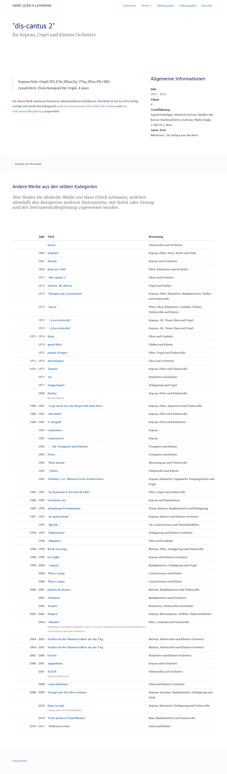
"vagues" (54, 565)
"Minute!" (54, 622)
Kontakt (206, 5)
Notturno (54, 598)
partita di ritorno (59, 589)
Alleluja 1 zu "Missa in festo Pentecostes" (76, 479)
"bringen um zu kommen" (65, 293)
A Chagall (54, 422)
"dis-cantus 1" (57, 277)
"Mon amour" (57, 463)
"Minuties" (55, 541)
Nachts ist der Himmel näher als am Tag (75, 639)
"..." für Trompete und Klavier (68, 446)
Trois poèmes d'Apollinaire (66, 718)
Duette (52, 393)
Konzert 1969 (57, 269)
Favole (52, 655)
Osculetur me (57, 500)
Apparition (55, 663)
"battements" (57, 533)
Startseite (129, 5)
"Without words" (59, 726)
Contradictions (58, 684)
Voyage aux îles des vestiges (67, 692)
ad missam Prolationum (64, 508)
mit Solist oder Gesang (101, 106)
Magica (52, 614)
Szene (52, 245)
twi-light (54, 557)
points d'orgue (57, 353)
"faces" (52, 307)
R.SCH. (52, 671)
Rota (51, 336)
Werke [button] (145, 5)
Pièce (51, 454)
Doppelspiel (56, 385)
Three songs (56, 573)
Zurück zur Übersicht (28, 164)
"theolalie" (55, 414)
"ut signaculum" (59, 516)
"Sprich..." (54, 525)
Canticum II (55, 438)
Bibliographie (165, 5)
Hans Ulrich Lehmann (31, 5)
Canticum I (55, 430)
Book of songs (57, 549)
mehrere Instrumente (71, 106)
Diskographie (187, 5)
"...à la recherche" (59, 320)
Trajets (52, 606)
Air (50, 377)
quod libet (55, 344)
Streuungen (55, 361)
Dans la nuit (56, 705)
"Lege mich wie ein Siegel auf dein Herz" (75, 406)
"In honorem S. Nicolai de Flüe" (69, 492)
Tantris (53, 369)
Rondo (52, 261)
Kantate (53, 253)
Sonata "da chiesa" (60, 286)
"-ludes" (53, 471)
